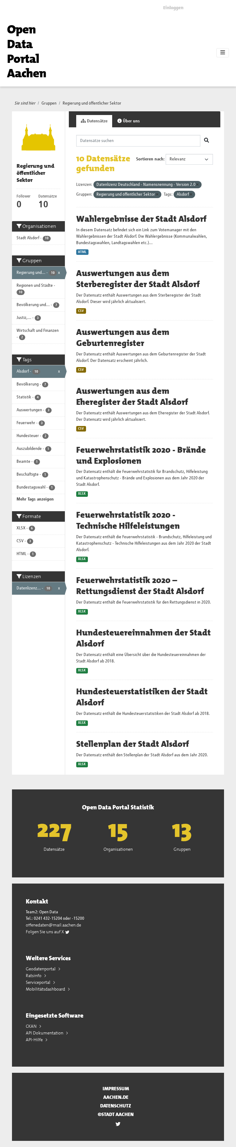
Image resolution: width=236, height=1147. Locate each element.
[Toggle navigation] (222, 52)
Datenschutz (115, 1106)
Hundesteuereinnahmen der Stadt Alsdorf (143, 638)
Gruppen (49, 103)
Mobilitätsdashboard (46, 989)
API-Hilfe (35, 1039)
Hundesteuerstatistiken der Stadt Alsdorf (142, 697)
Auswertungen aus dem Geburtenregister (122, 338)
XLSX (82, 493)
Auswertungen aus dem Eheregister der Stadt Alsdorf (132, 397)
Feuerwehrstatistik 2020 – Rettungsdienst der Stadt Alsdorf (140, 586)
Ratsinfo (34, 975)
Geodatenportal (41, 969)
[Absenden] (206, 141)
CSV (81, 311)
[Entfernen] (197, 184)
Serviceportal (38, 982)
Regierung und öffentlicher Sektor (92, 103)
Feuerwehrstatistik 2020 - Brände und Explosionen (141, 455)
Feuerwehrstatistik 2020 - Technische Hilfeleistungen (128, 520)
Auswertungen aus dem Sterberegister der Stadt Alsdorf (138, 279)
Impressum (116, 1088)
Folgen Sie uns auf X (45, 931)
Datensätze (97, 121)
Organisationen (118, 849)
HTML (82, 252)
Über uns (131, 121)
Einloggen (173, 8)
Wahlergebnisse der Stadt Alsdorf (141, 218)
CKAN (31, 1026)
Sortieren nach (149, 159)
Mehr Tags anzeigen (35, 499)
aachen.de (115, 1097)
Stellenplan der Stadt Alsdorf (132, 744)
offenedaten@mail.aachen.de (53, 925)
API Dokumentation (45, 1033)
